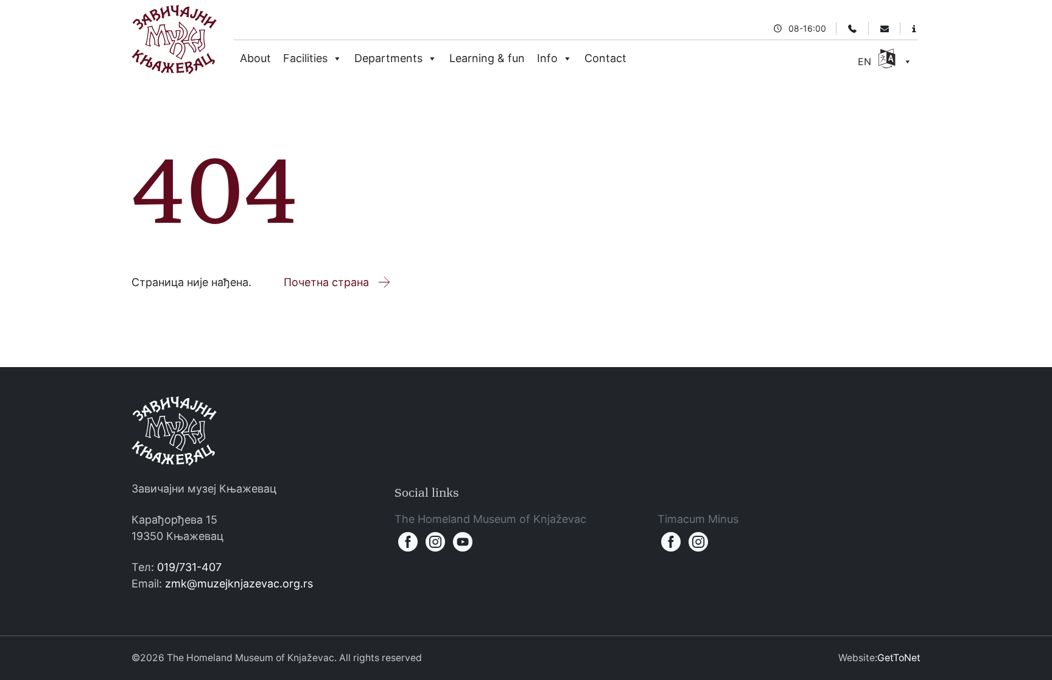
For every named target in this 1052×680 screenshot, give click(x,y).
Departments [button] (388, 58)
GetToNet (898, 658)
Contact (605, 58)
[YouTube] (463, 541)
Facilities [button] (305, 58)
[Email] (884, 28)
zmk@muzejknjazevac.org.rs (239, 583)
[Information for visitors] (914, 28)
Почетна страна (326, 282)
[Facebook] (408, 541)
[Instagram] (435, 541)
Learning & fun (487, 58)
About (255, 58)
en (866, 61)
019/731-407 (189, 567)
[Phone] (852, 28)
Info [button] (547, 58)
